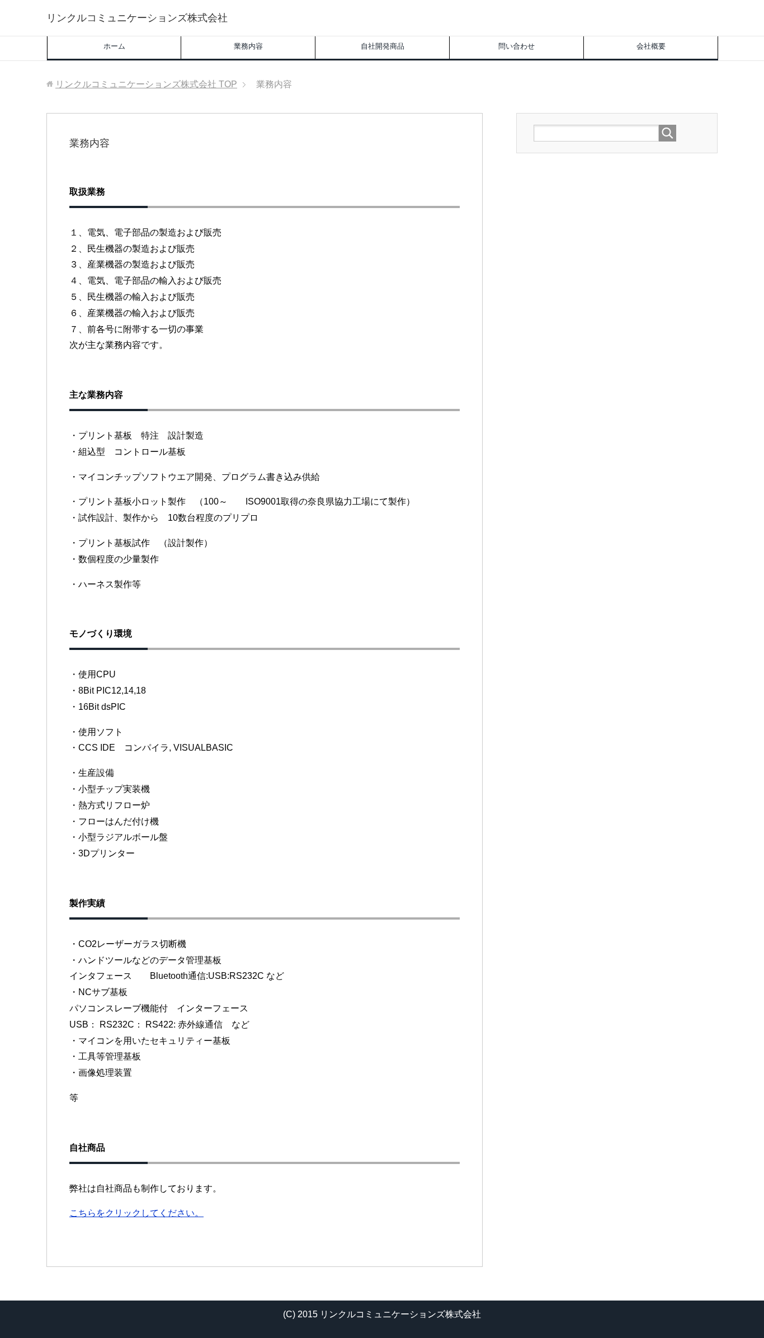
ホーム (114, 46)
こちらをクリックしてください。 (136, 1213)
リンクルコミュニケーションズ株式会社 (137, 17)
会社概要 (651, 46)
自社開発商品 (382, 46)
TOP (146, 84)
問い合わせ (516, 46)
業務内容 (248, 46)
